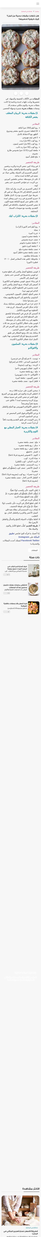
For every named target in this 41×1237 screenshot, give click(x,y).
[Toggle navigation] (37, 3)
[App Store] (28, 987)
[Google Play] (11, 987)
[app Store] (9, 4)
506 (8, 575)
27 (8, 593)
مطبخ (37, 11)
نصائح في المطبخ (26, 11)
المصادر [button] (35, 550)
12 (8, 612)
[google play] (4, 4)
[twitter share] (21, 93)
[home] (22, 3)
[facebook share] (16, 93)
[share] (25, 574)
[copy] (27, 93)
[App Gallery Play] (19, 996)
